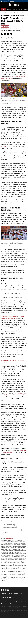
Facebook (2, 34)
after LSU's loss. (6, 146)
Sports (3, 9)
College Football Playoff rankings (11, 530)
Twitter (5, 34)
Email (8, 34)
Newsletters (10, 597)
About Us (3, 603)
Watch (20, 9)
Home (2, 12)
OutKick (14, 4)
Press (8, 603)
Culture (9, 9)
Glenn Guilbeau (5, 26)
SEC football (5, 532)
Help (25, 601)
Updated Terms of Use (6, 601)
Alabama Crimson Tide (8, 524)
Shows (4, 597)
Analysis (15, 9)
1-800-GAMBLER (4, 611)
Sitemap (12, 603)
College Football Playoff (9, 527)
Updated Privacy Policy (18, 601)
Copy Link (11, 34)
